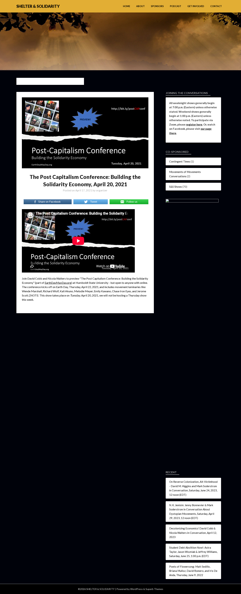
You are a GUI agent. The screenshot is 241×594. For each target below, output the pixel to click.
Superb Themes (154, 588)
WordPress (136, 588)
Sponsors (157, 6)
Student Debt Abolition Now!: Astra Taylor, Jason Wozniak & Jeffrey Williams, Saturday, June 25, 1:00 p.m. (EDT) (193, 552)
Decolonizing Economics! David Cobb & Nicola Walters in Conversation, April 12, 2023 (193, 533)
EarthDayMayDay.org (58, 282)
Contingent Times (179, 161)
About (140, 6)
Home (126, 6)
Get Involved (195, 6)
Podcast (175, 6)
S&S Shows (175, 186)
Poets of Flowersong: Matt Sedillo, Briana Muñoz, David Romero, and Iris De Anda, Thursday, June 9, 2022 (193, 571)
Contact (216, 6)
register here (194, 124)
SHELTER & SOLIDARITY (38, 6)
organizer (101, 190)
